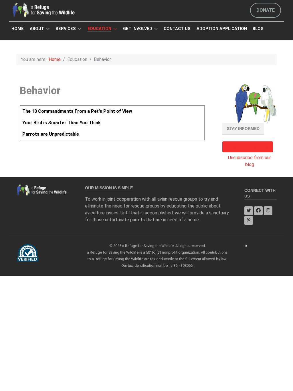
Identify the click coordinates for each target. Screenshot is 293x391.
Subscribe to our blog (247, 146)
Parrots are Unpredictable (50, 134)
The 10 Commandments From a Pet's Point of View (77, 111)
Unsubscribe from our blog (249, 161)
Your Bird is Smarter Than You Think (61, 122)
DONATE (265, 10)
